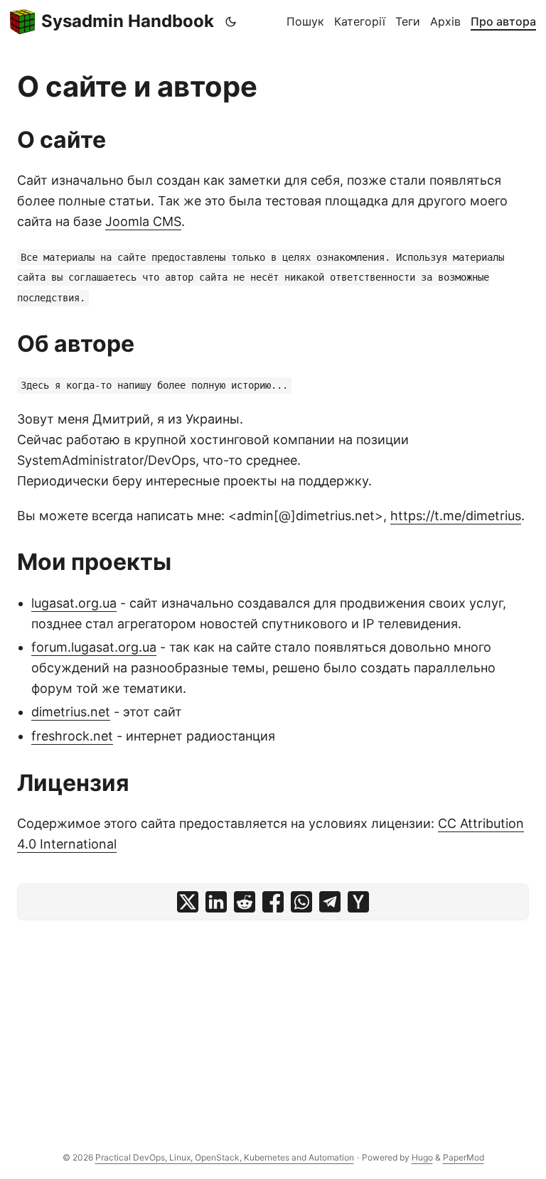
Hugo (422, 1157)
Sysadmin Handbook (127, 21)
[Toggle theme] (231, 21)
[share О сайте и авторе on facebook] (273, 901)
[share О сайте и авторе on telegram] (330, 901)
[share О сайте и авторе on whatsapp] (301, 901)
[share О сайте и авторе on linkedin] (216, 901)
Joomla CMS (143, 221)
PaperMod (463, 1157)
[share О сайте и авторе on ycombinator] (358, 901)
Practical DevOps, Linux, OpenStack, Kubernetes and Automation (224, 1157)
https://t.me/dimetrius (455, 515)
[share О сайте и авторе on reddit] (244, 901)
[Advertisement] (273, 1026)
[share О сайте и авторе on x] (187, 901)
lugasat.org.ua (74, 603)
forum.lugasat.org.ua (93, 647)
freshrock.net (72, 735)
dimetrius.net (70, 711)
